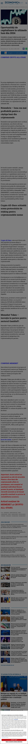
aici (7, 725)
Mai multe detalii (16, 719)
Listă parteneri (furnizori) (5, 737)
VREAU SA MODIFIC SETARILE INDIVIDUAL (14, 741)
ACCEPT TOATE (14, 739)
